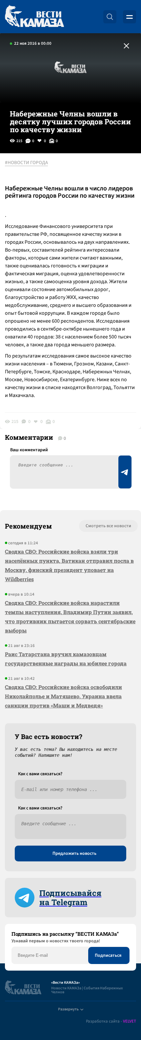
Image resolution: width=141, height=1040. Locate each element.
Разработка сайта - (111, 1021)
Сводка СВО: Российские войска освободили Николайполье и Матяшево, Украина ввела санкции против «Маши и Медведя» (63, 696)
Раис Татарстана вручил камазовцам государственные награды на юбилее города (66, 659)
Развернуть (68, 1009)
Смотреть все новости (108, 526)
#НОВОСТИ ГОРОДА (26, 163)
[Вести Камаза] (34, 16)
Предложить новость (74, 853)
